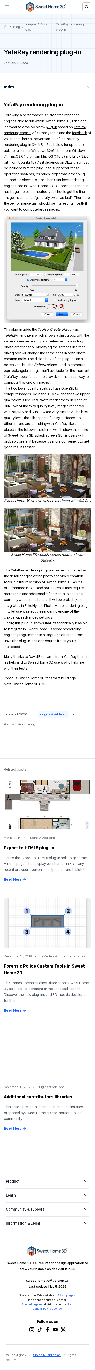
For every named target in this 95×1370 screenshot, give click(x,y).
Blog (16, 27)
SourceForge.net (33, 1304)
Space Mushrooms (47, 1355)
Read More (13, 879)
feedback (79, 132)
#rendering (26, 724)
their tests (19, 668)
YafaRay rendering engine (31, 570)
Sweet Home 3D (57, 121)
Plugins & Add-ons (36, 26)
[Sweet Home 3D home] (46, 7)
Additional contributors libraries (38, 1096)
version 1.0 (47, 138)
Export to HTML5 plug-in (29, 847)
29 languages (66, 1295)
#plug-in (10, 724)
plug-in (51, 127)
